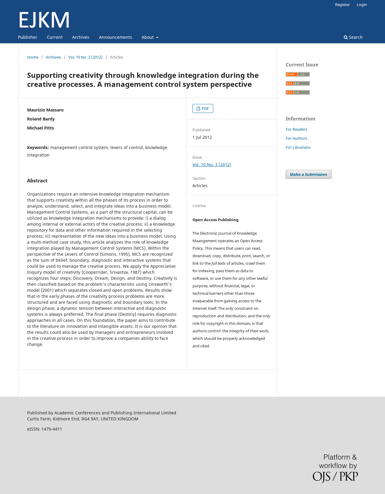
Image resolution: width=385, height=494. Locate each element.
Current (55, 37)
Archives (80, 37)
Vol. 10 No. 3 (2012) (85, 57)
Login (362, 4)
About (148, 37)
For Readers (296, 129)
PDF (205, 108)
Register (342, 4)
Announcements (115, 37)
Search (355, 37)
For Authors (296, 138)
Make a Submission (308, 174)
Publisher (27, 37)
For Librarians (298, 147)
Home (32, 57)
